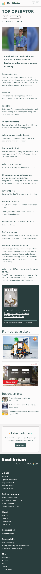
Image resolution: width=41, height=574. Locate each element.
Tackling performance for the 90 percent (24, 412)
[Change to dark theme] (33, 3)
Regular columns (8, 483)
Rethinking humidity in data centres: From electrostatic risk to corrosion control (22, 405)
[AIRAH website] (36, 464)
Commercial (6, 521)
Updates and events (9, 480)
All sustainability (8, 543)
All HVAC (5, 515)
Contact (5, 566)
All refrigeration (8, 533)
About (4, 563)
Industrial (5, 518)
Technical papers (8, 486)
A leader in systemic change (19, 398)
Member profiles (14, 17)
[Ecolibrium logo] (12, 3)
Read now (20, 445)
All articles (6, 558)
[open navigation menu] (37, 3)
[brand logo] (14, 459)
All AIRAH (5, 477)
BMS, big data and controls (12, 500)
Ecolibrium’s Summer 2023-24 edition (16, 315)
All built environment (9, 498)
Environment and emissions (12, 548)
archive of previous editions (21, 322)
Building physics (8, 503)
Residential (6, 524)
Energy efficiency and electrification (15, 546)
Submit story (7, 569)
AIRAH (5, 17)
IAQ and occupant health (11, 506)
